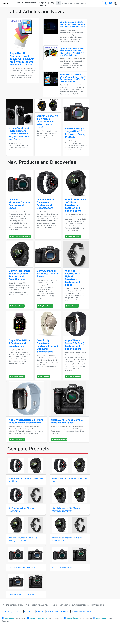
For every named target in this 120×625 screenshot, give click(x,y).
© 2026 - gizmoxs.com (12, 611)
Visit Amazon (44, 377)
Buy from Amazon (46, 306)
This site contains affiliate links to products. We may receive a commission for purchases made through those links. (53, 605)
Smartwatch (30, 3)
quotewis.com (79, 618)
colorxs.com (15, 618)
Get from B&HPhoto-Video (21, 236)
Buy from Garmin (74, 236)
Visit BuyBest (73, 306)
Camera (19, 3)
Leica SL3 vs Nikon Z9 (62, 567)
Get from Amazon (74, 377)
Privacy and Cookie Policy (58, 611)
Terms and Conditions (81, 611)
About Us (40, 611)
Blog (52, 3)
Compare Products (42, 4)
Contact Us (29, 611)
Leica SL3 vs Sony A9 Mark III (21, 567)
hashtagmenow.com (46, 618)
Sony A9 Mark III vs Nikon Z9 (21, 594)
